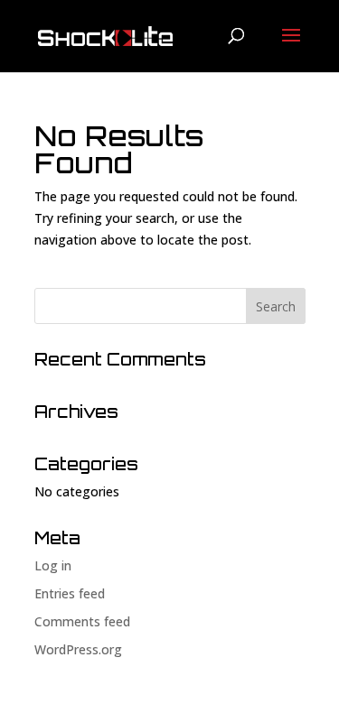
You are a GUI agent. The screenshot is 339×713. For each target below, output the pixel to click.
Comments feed (82, 621)
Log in (52, 565)
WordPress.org (78, 649)
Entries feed (69, 593)
